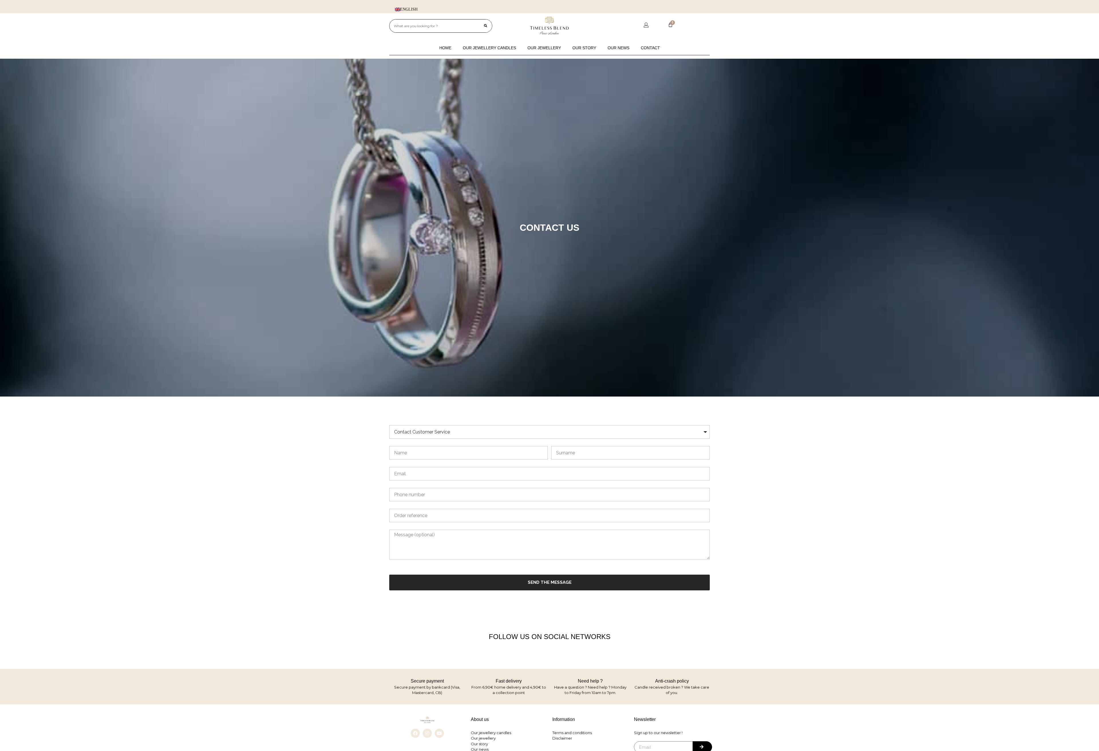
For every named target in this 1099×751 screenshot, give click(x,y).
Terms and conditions (572, 732)
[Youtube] (439, 733)
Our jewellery (483, 738)
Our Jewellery (544, 48)
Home (445, 48)
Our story (584, 48)
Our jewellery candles (491, 732)
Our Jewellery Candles (489, 48)
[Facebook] (415, 733)
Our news (618, 48)
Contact (650, 48)
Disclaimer (562, 738)
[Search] (485, 25)
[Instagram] (427, 733)
